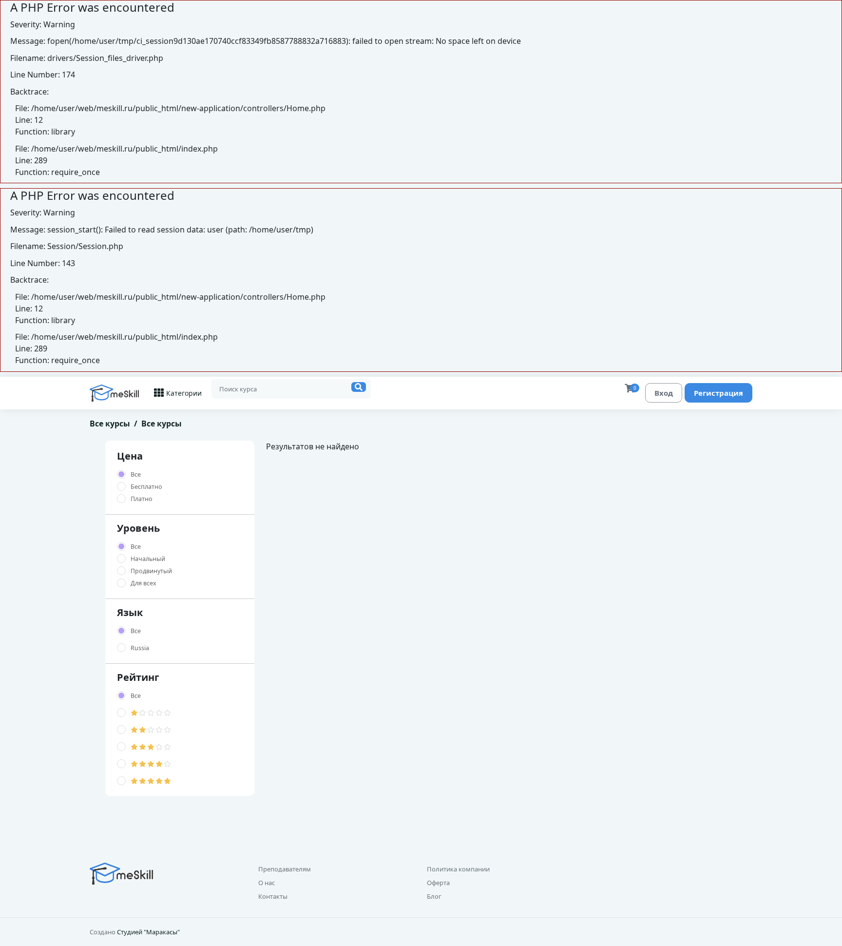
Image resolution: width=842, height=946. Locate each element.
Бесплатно (146, 487)
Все (136, 474)
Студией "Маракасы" (148, 931)
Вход (663, 393)
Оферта (438, 882)
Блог (434, 896)
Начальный (148, 559)
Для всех (143, 583)
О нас (266, 882)
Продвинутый (151, 571)
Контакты (272, 896)
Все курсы (110, 423)
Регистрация (718, 393)
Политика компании (458, 869)
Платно (142, 499)
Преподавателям (284, 869)
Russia (140, 648)
